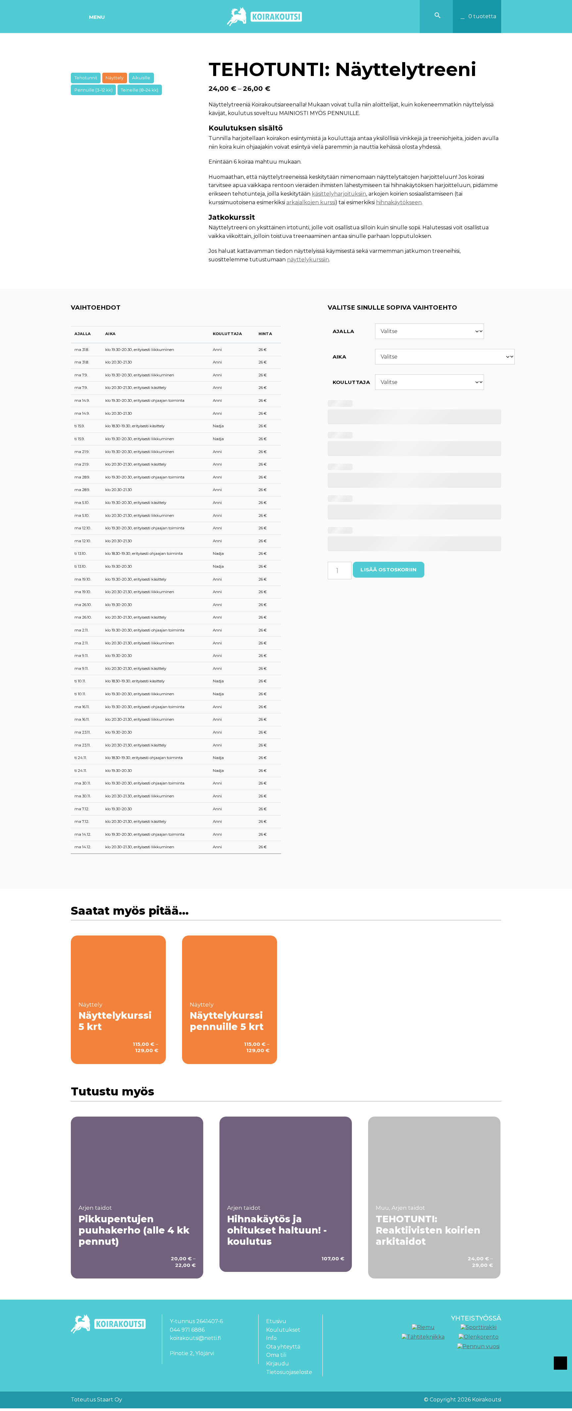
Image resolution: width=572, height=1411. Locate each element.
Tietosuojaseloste (289, 1372)
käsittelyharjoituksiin (339, 194)
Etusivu (276, 1321)
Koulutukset (283, 1330)
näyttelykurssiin (308, 259)
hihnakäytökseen (399, 202)
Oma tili (276, 1355)
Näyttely (114, 77)
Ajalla (82, 333)
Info (271, 1338)
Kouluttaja (227, 333)
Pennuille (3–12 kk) (93, 90)
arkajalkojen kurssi (310, 202)
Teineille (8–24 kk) (139, 90)
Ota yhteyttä (283, 1347)
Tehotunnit (85, 77)
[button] (437, 17)
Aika (110, 333)
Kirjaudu (277, 1363)
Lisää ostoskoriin (388, 569)
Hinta (265, 333)
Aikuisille (141, 77)
